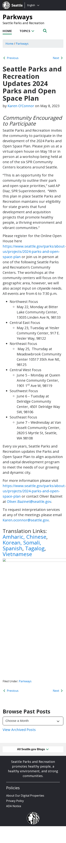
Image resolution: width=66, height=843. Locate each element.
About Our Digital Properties (25, 795)
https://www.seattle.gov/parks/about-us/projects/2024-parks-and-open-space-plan (34, 251)
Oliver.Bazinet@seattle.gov (29, 501)
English (31, 5)
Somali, (32, 542)
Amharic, (14, 536)
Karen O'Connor (21, 105)
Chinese (36, 536)
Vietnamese (17, 554)
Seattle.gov (10, 2)
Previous (12, 58)
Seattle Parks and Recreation (23, 23)
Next (56, 58)
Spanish (12, 548)
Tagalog (35, 548)
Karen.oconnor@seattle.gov (26, 520)
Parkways (18, 17)
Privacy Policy (15, 801)
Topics (25, 31)
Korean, (12, 542)
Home (7, 31)
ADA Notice (13, 806)
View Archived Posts (19, 729)
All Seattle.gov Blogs (31, 749)
